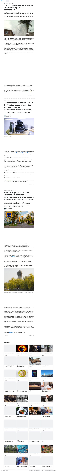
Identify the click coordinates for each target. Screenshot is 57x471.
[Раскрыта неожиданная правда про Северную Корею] (35, 425)
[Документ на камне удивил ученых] (22, 400)
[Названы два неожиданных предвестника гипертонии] (47, 413)
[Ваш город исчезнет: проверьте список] (47, 438)
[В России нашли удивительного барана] (35, 363)
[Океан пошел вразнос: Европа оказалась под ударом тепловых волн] (10, 388)
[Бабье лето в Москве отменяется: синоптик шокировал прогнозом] (47, 350)
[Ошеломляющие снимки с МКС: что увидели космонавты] (35, 375)
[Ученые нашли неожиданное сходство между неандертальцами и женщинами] (10, 463)
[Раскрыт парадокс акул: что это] (22, 450)
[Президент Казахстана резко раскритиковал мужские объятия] (22, 388)
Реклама (7, 470)
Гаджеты (16, 100)
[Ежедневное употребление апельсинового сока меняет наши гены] (47, 463)
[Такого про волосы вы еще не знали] (35, 450)
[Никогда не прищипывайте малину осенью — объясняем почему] (10, 425)
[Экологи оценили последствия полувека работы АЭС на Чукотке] (10, 450)
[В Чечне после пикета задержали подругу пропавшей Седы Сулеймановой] (35, 400)
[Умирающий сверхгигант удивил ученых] (47, 375)
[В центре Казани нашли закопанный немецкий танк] (10, 438)
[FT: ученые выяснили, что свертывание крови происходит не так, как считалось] (22, 463)
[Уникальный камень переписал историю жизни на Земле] (10, 363)
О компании (3, 470)
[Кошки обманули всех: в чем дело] (35, 413)
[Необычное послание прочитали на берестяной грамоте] (22, 438)
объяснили (11, 332)
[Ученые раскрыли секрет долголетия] (47, 363)
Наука (15, 190)
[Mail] (1, 1)
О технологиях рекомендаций (44, 470)
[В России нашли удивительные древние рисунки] (35, 463)
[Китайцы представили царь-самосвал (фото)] (47, 425)
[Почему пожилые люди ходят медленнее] (22, 425)
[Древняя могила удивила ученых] (10, 375)
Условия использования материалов (36, 470)
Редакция (30, 470)
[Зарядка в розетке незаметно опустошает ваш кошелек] (47, 400)
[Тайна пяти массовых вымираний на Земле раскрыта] (22, 350)
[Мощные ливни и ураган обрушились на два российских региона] (35, 438)
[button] (19, 28)
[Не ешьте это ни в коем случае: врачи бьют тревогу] (22, 375)
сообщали (9, 180)
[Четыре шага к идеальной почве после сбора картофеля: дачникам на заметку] (10, 400)
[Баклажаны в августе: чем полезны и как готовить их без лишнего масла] (22, 413)
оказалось (14, 256)
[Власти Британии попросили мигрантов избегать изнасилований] (10, 413)
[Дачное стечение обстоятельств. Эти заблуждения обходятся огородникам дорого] (47, 450)
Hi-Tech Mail (12, 100)
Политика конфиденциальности (52, 470)
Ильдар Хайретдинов (9, 115)
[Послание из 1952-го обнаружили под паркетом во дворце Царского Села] (22, 363)
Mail (1, 470)
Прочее (13, 3)
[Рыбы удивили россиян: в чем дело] (35, 388)
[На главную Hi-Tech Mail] (3, 1)
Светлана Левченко (9, 208)
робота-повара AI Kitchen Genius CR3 (22, 152)
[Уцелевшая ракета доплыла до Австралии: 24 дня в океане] (10, 350)
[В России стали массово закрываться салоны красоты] (47, 388)
